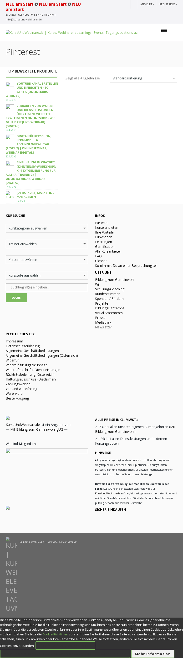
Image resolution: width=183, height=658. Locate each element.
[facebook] (157, 13)
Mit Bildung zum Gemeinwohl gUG (36, 429)
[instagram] (149, 13)
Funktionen (103, 237)
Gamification (105, 246)
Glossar (101, 260)
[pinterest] (174, 13)
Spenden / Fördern (109, 298)
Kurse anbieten (106, 227)
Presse (100, 317)
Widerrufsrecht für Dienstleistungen (33, 369)
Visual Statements (109, 313)
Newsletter (103, 327)
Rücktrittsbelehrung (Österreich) (30, 374)
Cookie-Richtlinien (55, 634)
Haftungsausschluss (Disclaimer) (31, 379)
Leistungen (103, 241)
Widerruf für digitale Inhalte (26, 365)
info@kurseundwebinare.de (24, 19)
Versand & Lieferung (21, 388)
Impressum (14, 341)
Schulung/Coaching (109, 289)
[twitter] (166, 13)
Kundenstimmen (107, 294)
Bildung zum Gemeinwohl (114, 279)
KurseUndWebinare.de (23, 424)
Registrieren (168, 4)
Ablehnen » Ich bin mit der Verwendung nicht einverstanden (65, 654)
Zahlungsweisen (18, 384)
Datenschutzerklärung (23, 346)
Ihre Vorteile (104, 232)
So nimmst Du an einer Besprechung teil (126, 265)
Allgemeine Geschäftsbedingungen (32, 350)
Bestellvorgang (17, 398)
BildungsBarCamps (109, 308)
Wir (97, 284)
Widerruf (12, 360)
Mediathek (103, 322)
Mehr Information (153, 654)
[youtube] (140, 13)
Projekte (101, 303)
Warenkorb (14, 393)
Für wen (101, 222)
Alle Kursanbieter (108, 251)
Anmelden (147, 4)
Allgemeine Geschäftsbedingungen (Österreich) (42, 355)
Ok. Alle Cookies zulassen (65, 645)
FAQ (98, 256)
